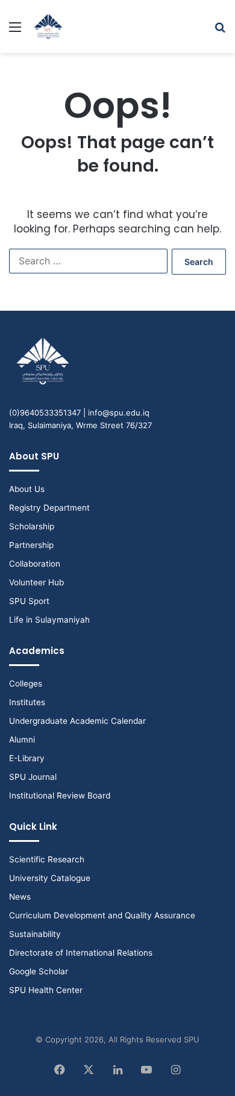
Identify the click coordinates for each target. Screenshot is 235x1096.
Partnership (31, 545)
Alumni (22, 739)
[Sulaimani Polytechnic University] (48, 26)
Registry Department (49, 507)
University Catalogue (49, 878)
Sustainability (35, 934)
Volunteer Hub (36, 582)
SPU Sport (29, 601)
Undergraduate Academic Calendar (77, 721)
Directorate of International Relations (80, 952)
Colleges (25, 683)
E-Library (27, 758)
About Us (27, 489)
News (20, 896)
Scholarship (31, 526)
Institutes (27, 702)
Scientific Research (46, 859)
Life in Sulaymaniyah (49, 619)
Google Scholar (38, 971)
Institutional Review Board (59, 795)
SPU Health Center (46, 990)
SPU (191, 1039)
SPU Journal (33, 777)
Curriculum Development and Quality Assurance (102, 915)
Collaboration (34, 563)
